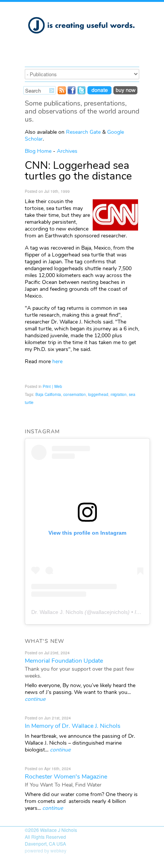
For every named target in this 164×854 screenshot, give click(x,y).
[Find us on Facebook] (72, 92)
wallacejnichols (110, 612)
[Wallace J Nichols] (82, 38)
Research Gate (83, 132)
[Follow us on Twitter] (81, 92)
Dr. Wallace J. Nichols (57, 612)
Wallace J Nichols (58, 830)
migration (119, 394)
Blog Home (38, 151)
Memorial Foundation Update (64, 661)
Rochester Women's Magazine (66, 776)
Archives (67, 151)
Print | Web (52, 386)
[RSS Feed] (62, 92)
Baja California (48, 394)
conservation (74, 394)
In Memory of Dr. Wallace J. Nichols (73, 726)
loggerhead (98, 394)
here (57, 361)
